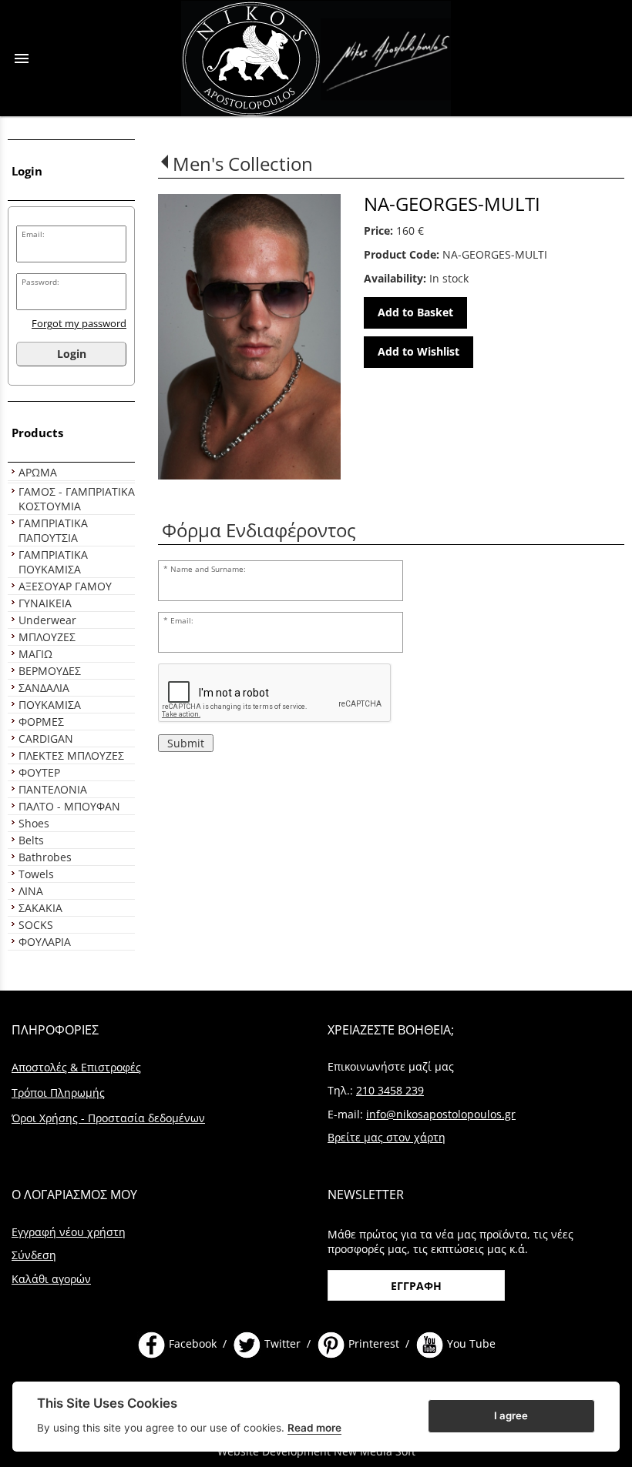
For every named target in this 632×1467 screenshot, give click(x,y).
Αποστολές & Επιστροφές (76, 1067)
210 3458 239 (390, 1090)
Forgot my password (79, 323)
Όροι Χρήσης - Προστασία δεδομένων (108, 1118)
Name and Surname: (208, 569)
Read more (314, 1428)
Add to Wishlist (418, 351)
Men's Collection (243, 163)
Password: (40, 282)
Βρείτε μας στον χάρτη (386, 1137)
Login (71, 353)
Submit (185, 743)
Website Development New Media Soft (316, 1451)
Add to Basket (415, 312)
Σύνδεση (34, 1255)
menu (21, 58)
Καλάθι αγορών (51, 1279)
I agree (511, 1415)
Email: (33, 234)
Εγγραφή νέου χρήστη (69, 1232)
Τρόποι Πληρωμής (58, 1092)
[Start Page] (316, 58)
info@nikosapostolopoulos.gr (441, 1114)
